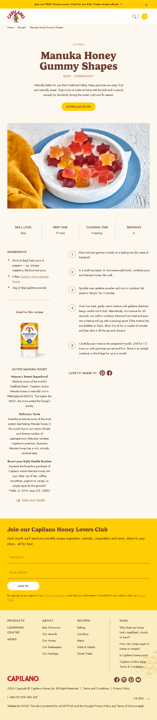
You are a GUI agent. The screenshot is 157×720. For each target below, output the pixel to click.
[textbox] (141, 698)
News (12, 639)
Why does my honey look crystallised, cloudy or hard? (134, 632)
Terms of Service (127, 706)
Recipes (22, 27)
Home (10, 27)
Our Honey (49, 641)
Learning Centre (15, 629)
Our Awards (49, 634)
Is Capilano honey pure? (134, 655)
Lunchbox (78, 44)
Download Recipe (78, 107)
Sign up (23, 586)
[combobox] (141, 699)
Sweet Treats (84, 654)
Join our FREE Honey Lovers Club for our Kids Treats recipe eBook (76, 4)
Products (16, 621)
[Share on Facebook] (109, 373)
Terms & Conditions (55, 595)
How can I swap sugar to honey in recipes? (134, 646)
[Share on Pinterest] (102, 373)
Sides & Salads (86, 647)
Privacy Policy (121, 688)
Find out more (33, 500)
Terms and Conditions (96, 688)
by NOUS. (23, 706)
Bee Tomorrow (51, 627)
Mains (80, 641)
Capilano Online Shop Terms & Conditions (133, 664)
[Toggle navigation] (144, 16)
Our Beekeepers (52, 647)
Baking (81, 627)
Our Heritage (50, 654)
